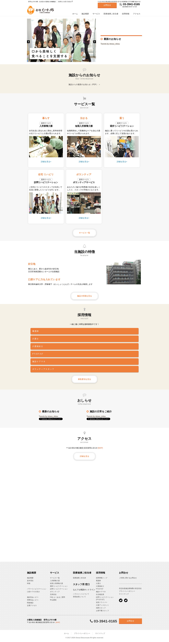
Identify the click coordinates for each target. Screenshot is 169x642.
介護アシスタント (102, 605)
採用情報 (125, 14)
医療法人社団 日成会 (64, 1)
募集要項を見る (84, 379)
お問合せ (107, 5)
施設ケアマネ (101, 592)
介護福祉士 (100, 586)
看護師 (98, 581)
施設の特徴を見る (84, 296)
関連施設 (30, 603)
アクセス (136, 14)
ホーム (75, 14)
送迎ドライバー (101, 602)
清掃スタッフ (101, 608)
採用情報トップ (101, 578)
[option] (61, 40)
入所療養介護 (55, 581)
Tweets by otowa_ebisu (110, 44)
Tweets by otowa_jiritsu (96, 416)
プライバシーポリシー (127, 591)
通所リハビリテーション (59, 586)
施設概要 (85, 14)
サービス (96, 14)
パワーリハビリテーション (36, 589)
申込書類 (53, 600)
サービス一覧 (84, 233)
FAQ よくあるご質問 (57, 597)
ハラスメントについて (81, 594)
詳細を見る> (46, 162)
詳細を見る (84, 456)
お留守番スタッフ (102, 611)
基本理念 (30, 581)
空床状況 (53, 594)
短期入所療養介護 (56, 583)
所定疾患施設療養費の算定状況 (130, 588)
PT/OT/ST (99, 589)
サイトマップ (124, 594)
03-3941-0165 (131, 4)
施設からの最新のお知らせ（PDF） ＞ (84, 84)
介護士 (98, 583)
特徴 (28, 583)
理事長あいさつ (32, 600)
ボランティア (55, 592)
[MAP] (100, 448)
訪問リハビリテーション (59, 589)
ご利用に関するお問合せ (128, 578)
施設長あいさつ (32, 597)
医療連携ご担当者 (111, 14)
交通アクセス (32, 605)
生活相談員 (100, 594)
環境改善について (79, 597)
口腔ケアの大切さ (33, 592)
